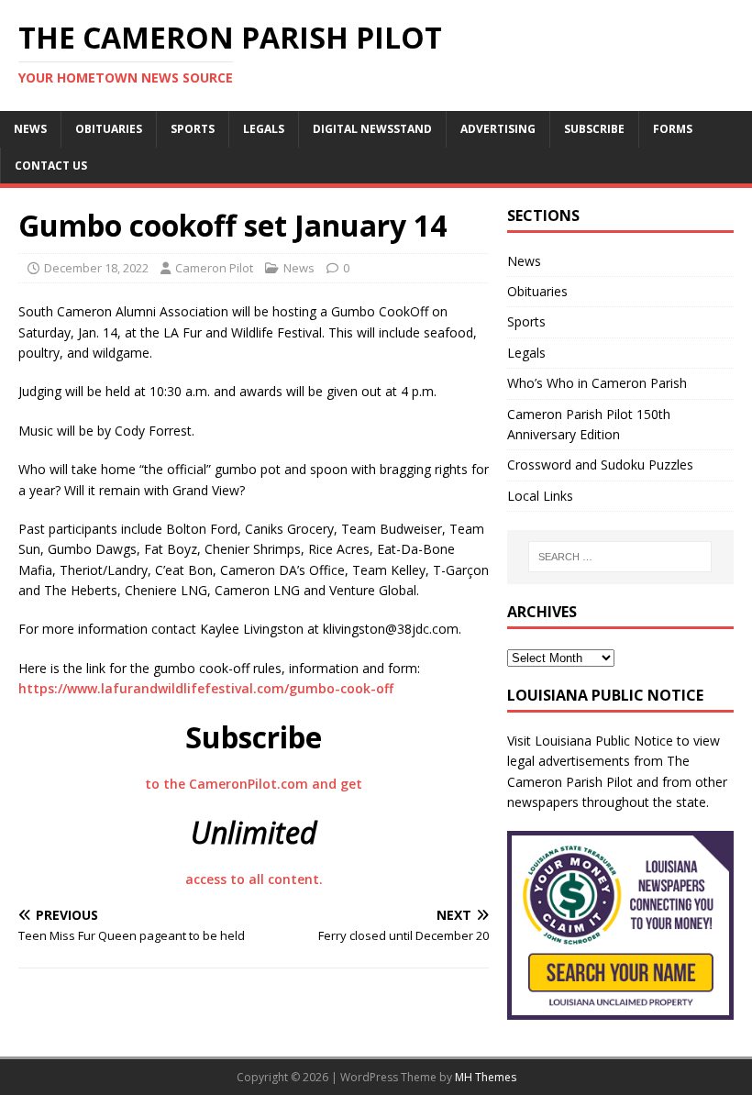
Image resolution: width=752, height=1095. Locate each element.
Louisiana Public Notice (604, 740)
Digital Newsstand (372, 129)
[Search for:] (620, 556)
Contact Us (51, 165)
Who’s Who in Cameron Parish (597, 383)
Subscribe (594, 129)
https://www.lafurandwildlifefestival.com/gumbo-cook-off (205, 688)
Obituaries (108, 129)
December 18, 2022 (96, 268)
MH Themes (485, 1077)
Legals (263, 129)
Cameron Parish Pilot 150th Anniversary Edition (588, 424)
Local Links (540, 495)
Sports (193, 129)
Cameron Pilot (214, 268)
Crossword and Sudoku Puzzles (600, 464)
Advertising (498, 129)
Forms (672, 129)
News (30, 129)
